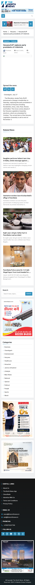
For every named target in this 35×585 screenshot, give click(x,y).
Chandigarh (8, 350)
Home (5, 32)
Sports (6, 392)
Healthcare (8, 361)
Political (14, 41)
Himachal (7, 364)
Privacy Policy (7, 504)
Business (7, 347)
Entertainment (9, 354)
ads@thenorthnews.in (11, 517)
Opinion (7, 381)
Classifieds (6, 494)
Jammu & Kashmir (10, 368)
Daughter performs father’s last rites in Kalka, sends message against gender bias (16, 160)
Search (5, 290)
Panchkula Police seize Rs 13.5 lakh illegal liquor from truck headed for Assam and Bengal (16, 272)
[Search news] (32, 16)
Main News (8, 375)
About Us (6, 488)
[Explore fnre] (17, 556)
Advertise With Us (9, 497)
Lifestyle (7, 371)
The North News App (10, 491)
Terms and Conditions (10, 500)
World (6, 395)
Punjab (6, 388)
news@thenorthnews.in (11, 514)
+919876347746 (9, 525)
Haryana (13, 32)
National (7, 378)
